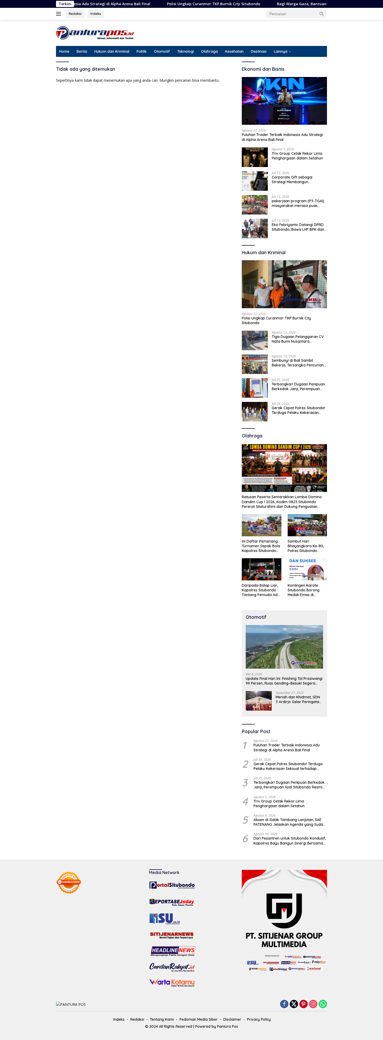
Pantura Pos (227, 1026)
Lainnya (280, 51)
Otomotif (162, 51)
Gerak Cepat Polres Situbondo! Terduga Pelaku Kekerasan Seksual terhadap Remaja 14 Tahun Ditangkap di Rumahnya (299, 410)
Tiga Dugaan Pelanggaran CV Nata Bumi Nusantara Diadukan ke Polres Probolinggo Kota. (298, 339)
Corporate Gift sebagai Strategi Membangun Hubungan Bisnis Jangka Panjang (293, 179)
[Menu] (59, 13)
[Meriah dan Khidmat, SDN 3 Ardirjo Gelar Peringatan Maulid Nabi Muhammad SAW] (259, 701)
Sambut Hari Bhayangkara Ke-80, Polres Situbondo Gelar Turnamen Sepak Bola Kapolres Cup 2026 (306, 546)
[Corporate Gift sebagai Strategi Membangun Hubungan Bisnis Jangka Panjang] (255, 181)
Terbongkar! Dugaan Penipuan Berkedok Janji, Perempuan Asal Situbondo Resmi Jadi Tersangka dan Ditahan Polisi (298, 386)
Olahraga (209, 51)
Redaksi (75, 13)
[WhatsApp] (323, 1004)
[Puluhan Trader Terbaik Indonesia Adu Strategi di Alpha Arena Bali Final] (284, 101)
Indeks (95, 13)
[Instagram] (313, 1004)
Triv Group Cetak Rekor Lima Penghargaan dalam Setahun (297, 156)
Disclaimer (232, 1019)
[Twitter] (294, 1004)
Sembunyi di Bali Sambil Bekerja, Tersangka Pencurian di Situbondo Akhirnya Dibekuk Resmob (298, 362)
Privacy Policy (259, 1019)
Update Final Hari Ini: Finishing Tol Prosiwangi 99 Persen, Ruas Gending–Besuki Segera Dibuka (284, 681)
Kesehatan (234, 51)
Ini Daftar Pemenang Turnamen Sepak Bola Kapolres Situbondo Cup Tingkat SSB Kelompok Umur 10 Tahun (261, 546)
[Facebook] (284, 1004)
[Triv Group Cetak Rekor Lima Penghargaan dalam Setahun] (255, 157)
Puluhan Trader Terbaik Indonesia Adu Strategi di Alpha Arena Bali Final (282, 137)
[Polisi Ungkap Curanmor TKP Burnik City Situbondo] (284, 284)
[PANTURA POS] (95, 32)
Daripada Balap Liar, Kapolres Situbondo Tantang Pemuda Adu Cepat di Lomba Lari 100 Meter (261, 590)
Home (64, 51)
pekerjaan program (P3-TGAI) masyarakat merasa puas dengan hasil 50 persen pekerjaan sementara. (298, 203)
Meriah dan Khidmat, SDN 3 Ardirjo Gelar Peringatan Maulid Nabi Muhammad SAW (298, 699)
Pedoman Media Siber (199, 1019)
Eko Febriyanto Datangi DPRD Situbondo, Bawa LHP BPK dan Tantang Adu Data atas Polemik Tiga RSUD (298, 227)
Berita (82, 51)
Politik (142, 51)
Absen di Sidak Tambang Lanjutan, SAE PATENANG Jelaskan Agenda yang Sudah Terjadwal (289, 822)
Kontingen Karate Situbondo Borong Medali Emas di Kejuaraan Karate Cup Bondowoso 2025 (307, 590)
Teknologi (185, 51)
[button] (322, 13)
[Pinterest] (303, 1004)
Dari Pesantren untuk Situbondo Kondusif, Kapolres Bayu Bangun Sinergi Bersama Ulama (290, 840)
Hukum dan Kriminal (111, 51)
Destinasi (259, 51)
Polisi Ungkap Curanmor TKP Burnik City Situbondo (180, 4)
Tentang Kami (162, 1019)
